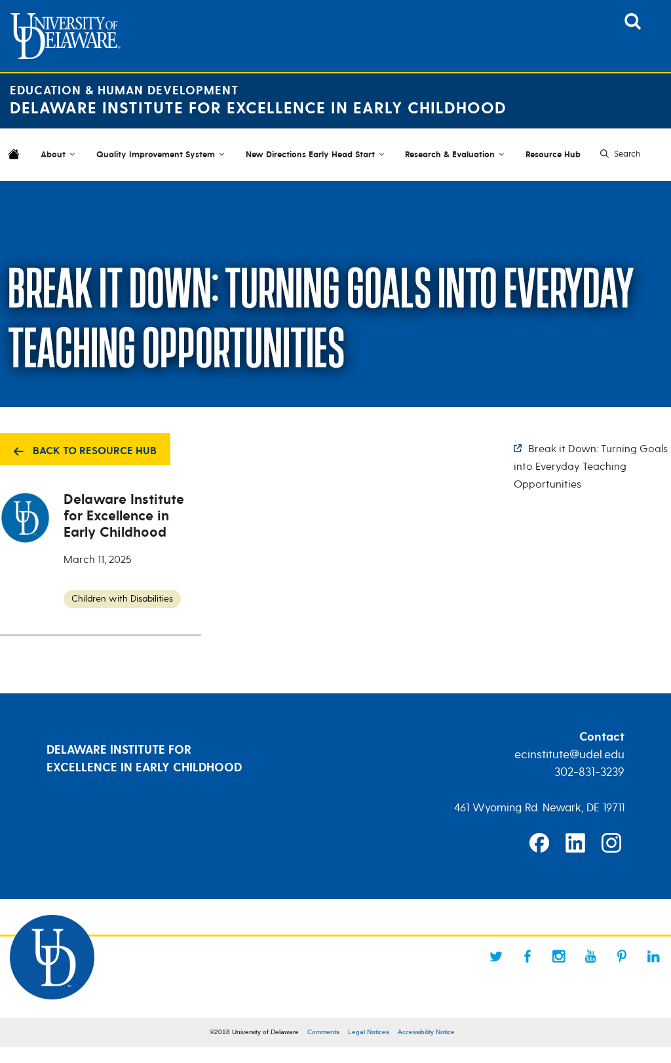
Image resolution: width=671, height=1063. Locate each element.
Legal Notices (368, 1031)
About (53, 154)
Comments (323, 1031)
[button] (619, 154)
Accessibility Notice (426, 1031)
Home (16, 162)
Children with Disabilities (122, 598)
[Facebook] (527, 956)
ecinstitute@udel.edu (569, 754)
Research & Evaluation (450, 154)
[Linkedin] (653, 956)
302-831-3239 (589, 772)
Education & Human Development (124, 90)
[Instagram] (559, 956)
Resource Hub (553, 154)
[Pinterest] (621, 956)
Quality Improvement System (155, 154)
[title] (632, 25)
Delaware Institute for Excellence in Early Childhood (258, 108)
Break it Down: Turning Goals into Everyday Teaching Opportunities (591, 466)
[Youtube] (590, 956)
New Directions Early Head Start (310, 154)
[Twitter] (496, 956)
